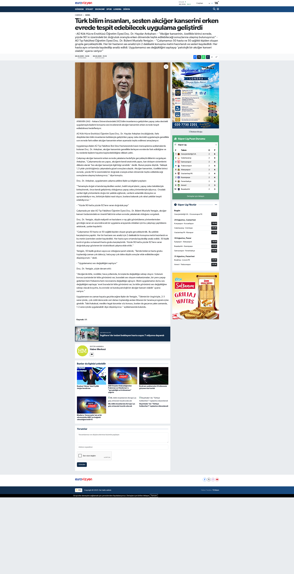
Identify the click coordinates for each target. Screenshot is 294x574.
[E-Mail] (92, 354)
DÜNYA (126, 9)
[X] (209, 479)
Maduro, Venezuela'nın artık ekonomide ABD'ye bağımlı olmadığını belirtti (89, 417)
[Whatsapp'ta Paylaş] (203, 57)
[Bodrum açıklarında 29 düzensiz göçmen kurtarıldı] (153, 376)
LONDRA (117, 9)
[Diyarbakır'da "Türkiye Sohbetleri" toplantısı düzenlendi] (153, 399)
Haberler (78, 15)
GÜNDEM (79, 9)
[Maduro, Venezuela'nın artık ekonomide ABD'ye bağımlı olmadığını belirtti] (91, 405)
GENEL (87, 15)
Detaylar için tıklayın (195, 196)
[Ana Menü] (217, 9)
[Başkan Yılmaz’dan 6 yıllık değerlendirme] (91, 376)
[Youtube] (217, 479)
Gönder (82, 465)
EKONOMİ (100, 9)
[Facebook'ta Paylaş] (195, 57)
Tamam (154, 496)
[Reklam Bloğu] (195, 95)
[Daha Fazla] (208, 57)
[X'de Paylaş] (199, 57)
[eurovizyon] (83, 3)
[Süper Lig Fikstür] (216, 205)
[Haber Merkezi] (82, 351)
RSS (79, 490)
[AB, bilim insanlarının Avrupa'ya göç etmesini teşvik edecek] (122, 399)
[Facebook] (205, 479)
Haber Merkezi (98, 349)
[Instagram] (213, 479)
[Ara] (214, 9)
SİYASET (89, 9)
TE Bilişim (215, 490)
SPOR (109, 9)
